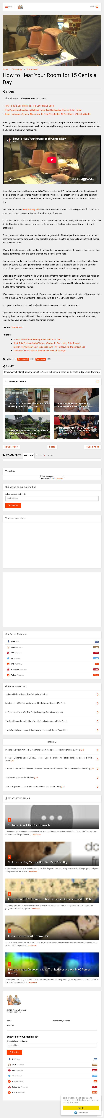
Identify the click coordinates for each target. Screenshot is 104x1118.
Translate (59, 479)
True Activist (17, 327)
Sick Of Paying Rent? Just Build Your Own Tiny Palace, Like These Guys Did (49, 347)
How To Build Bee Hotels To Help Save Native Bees (29, 106)
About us (10, 1025)
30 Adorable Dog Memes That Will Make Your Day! (38, 862)
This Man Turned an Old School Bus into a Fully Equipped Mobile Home (27, 405)
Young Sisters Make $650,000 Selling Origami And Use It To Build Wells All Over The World (75, 431)
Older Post (92, 447)
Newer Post (11, 447)
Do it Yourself (32, 69)
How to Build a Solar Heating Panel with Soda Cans (38, 339)
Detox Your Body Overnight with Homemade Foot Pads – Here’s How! (74, 405)
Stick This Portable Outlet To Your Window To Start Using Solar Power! (47, 343)
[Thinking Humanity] (20, 8)
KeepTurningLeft (31, 209)
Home (5, 69)
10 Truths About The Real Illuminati (29, 825)
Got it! (81, 1108)
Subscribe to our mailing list (15, 494)
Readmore (37, 835)
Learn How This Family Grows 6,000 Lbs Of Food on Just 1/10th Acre (27, 432)
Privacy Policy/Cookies (61, 1021)
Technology (17, 69)
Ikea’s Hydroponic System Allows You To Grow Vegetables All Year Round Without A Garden (48, 114)
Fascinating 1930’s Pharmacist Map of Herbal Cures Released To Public (51, 899)
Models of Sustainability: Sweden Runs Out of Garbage (39, 350)
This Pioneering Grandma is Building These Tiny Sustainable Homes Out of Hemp (43, 110)
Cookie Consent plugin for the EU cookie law (81, 1112)
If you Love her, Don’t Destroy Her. (28, 936)
